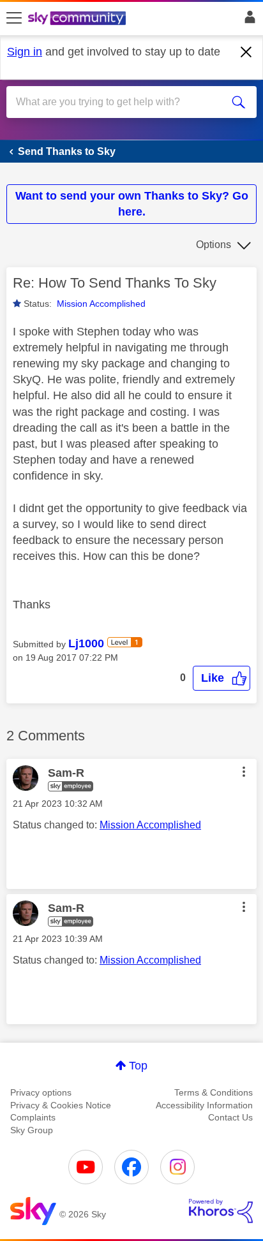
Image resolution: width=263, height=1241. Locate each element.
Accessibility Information (204, 1105)
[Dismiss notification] (246, 52)
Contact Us (230, 1117)
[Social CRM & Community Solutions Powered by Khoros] (221, 1211)
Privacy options (40, 1092)
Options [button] (213, 244)
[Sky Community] (78, 19)
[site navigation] (14, 18)
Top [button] (138, 1065)
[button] (221, 678)
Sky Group (31, 1130)
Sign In (247, 20)
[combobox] (118, 102)
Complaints (33, 1117)
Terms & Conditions (213, 1092)
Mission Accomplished (101, 303)
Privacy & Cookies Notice (60, 1105)
